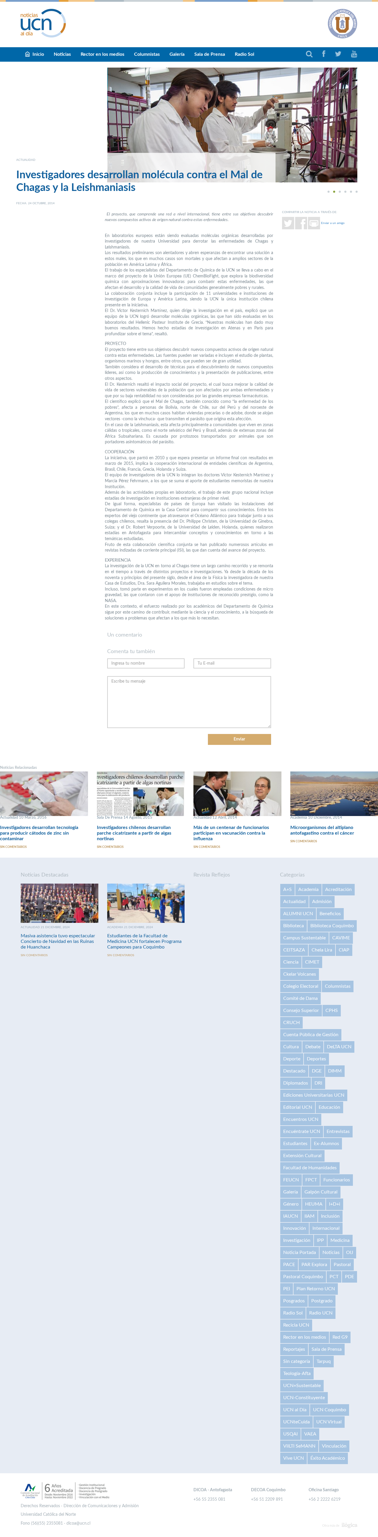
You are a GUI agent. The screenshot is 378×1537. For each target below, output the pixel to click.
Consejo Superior (301, 1010)
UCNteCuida (296, 1422)
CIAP (344, 950)
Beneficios (330, 913)
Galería (177, 54)
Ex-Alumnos (326, 1143)
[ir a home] (43, 23)
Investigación (296, 1240)
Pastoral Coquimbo (303, 1276)
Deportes (316, 1059)
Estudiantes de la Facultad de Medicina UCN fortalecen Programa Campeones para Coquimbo (144, 941)
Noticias (62, 54)
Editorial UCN (297, 1107)
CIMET (312, 962)
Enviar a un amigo (333, 222)
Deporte (291, 1059)
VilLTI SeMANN (299, 1446)
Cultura (291, 1046)
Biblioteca (293, 925)
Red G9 (340, 1337)
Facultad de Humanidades (310, 1167)
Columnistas (147, 54)
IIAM (309, 1216)
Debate (312, 1046)
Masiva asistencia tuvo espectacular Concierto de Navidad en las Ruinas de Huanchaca (58, 941)
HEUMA (313, 1204)
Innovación (294, 1228)
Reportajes (294, 1349)
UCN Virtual (329, 1422)
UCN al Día (295, 1409)
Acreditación (338, 889)
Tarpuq (324, 1361)
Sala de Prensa (209, 54)
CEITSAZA (294, 950)
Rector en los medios (102, 54)
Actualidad (294, 901)
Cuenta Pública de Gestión (310, 1034)
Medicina (340, 1240)
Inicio (38, 54)
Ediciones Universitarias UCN (313, 1095)
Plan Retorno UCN (315, 1288)
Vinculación (334, 1446)
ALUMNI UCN (298, 913)
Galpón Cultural (321, 1192)
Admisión (322, 901)
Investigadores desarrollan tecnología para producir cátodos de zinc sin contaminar (39, 833)
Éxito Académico (327, 1458)
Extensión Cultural (302, 1155)
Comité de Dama (300, 998)
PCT (334, 1276)
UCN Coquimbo (329, 1409)
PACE (289, 1264)
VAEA (310, 1434)
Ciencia (291, 962)
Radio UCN (321, 1313)
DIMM (335, 1071)
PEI (286, 1288)
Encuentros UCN (300, 1119)
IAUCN (290, 1216)
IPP (320, 1240)
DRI (318, 1083)
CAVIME (341, 938)
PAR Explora (314, 1264)
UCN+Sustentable (302, 1385)
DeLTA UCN (339, 1046)
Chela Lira (322, 950)
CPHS (331, 1010)
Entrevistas (338, 1131)
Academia (308, 889)
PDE (349, 1276)
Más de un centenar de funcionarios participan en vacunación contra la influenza (231, 833)
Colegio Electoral (300, 986)
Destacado (294, 1071)
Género (291, 1204)
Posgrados (294, 1301)
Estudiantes (295, 1143)
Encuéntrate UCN (301, 1131)
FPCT (311, 1180)
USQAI (290, 1434)
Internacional (326, 1228)
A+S (287, 889)
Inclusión (330, 1216)
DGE (317, 1071)
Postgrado (322, 1301)
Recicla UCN (296, 1325)
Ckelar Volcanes (299, 974)
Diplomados (295, 1083)
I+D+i (334, 1204)
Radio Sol (244, 54)
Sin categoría (296, 1361)
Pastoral (342, 1264)
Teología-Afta (297, 1373)
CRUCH (291, 1022)
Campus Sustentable (304, 938)
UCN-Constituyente (304, 1397)
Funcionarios (336, 1180)
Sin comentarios (13, 847)
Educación (329, 1107)
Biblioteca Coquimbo (332, 925)
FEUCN (291, 1180)
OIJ (349, 1252)
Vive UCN (293, 1458)
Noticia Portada (299, 1252)
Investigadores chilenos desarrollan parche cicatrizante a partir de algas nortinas (134, 833)
